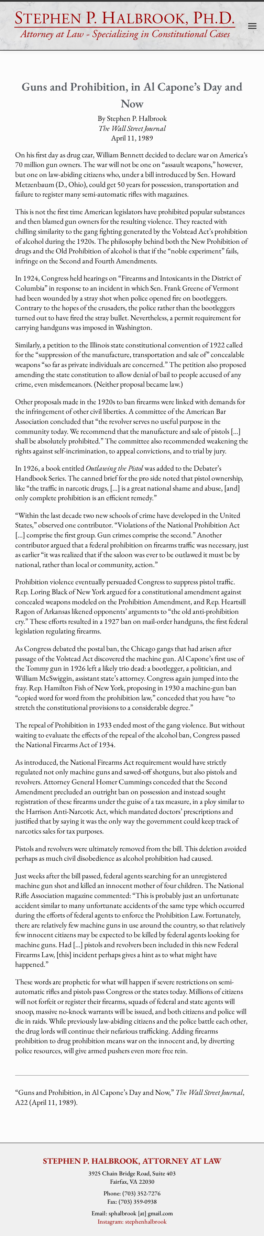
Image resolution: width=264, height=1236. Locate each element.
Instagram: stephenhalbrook (132, 1221)
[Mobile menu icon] (252, 26)
